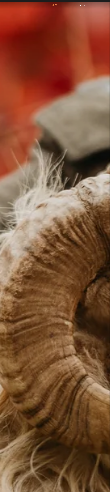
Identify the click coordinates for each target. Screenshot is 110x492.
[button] (78, 5)
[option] (55, 0)
